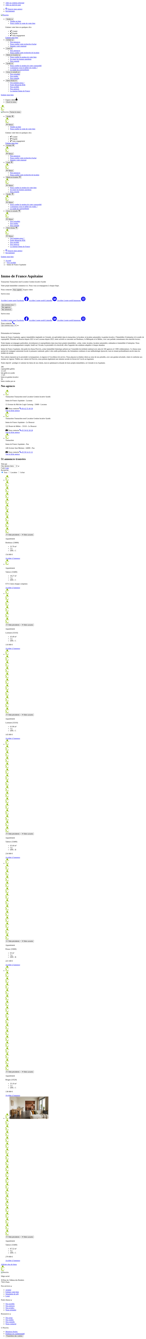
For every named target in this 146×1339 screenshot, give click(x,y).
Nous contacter (10, 1324)
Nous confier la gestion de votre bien (23, 57)
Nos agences (14, 89)
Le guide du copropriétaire (19, 70)
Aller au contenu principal (14, 3)
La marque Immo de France (20, 91)
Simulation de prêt (12, 1294)
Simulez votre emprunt (18, 46)
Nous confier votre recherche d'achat (23, 44)
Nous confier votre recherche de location (24, 53)
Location (13, 472)
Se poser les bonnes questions (20, 59)
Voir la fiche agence (12, 411)
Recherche (5, 470)
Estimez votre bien (12, 1292)
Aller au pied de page (13, 5)
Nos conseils (14, 61)
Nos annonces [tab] (6, 309)
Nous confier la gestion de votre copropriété (26, 66)
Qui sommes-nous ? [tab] (8, 305)
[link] (11, 100)
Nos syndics (9, 1308)
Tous (5, 472)
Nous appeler (17, 290)
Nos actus (9, 1318)
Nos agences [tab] (6, 307)
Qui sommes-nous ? (17, 83)
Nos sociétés (14, 87)
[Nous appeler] (13, 323)
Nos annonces (15, 42)
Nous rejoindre (10, 1310)
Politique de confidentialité (15, 1334)
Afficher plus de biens (9, 1264)
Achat (22, 472)
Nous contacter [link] (6, 290)
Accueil (8, 261)
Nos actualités (15, 74)
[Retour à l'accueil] (5, 15)
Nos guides (14, 76)
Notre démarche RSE (17, 85)
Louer (7, 1296)
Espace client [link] (28, 290)
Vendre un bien (15, 21)
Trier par (4, 464)
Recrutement (10, 11)
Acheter (8, 1290)
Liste (7, 468)
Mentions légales (11, 1332)
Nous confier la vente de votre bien (22, 23)
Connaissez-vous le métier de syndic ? (23, 68)
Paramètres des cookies (14, 1336)
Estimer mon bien (11, 38)
